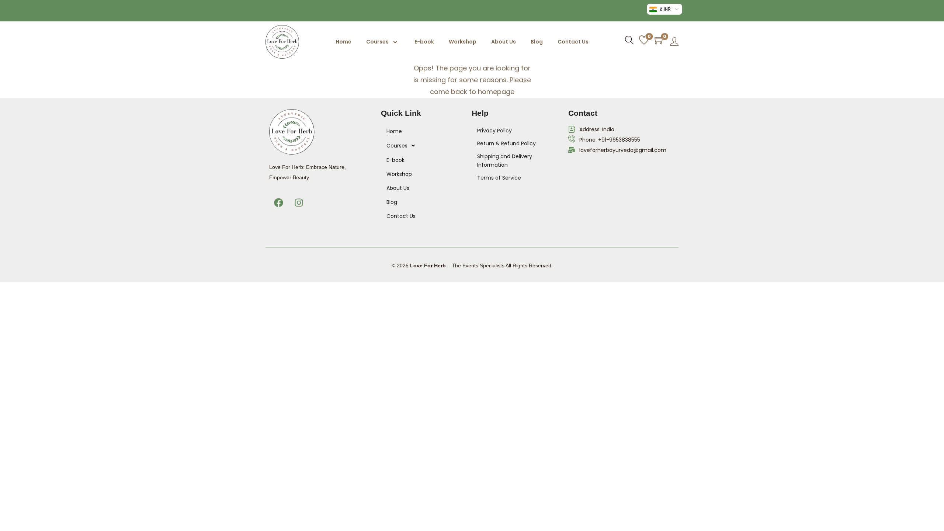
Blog (537, 41)
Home (343, 41)
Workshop (462, 41)
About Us (503, 41)
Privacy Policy (494, 130)
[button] (419, 145)
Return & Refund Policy (506, 143)
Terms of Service (499, 177)
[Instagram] (298, 203)
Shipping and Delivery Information (504, 161)
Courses (377, 41)
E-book (424, 41)
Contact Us (573, 41)
